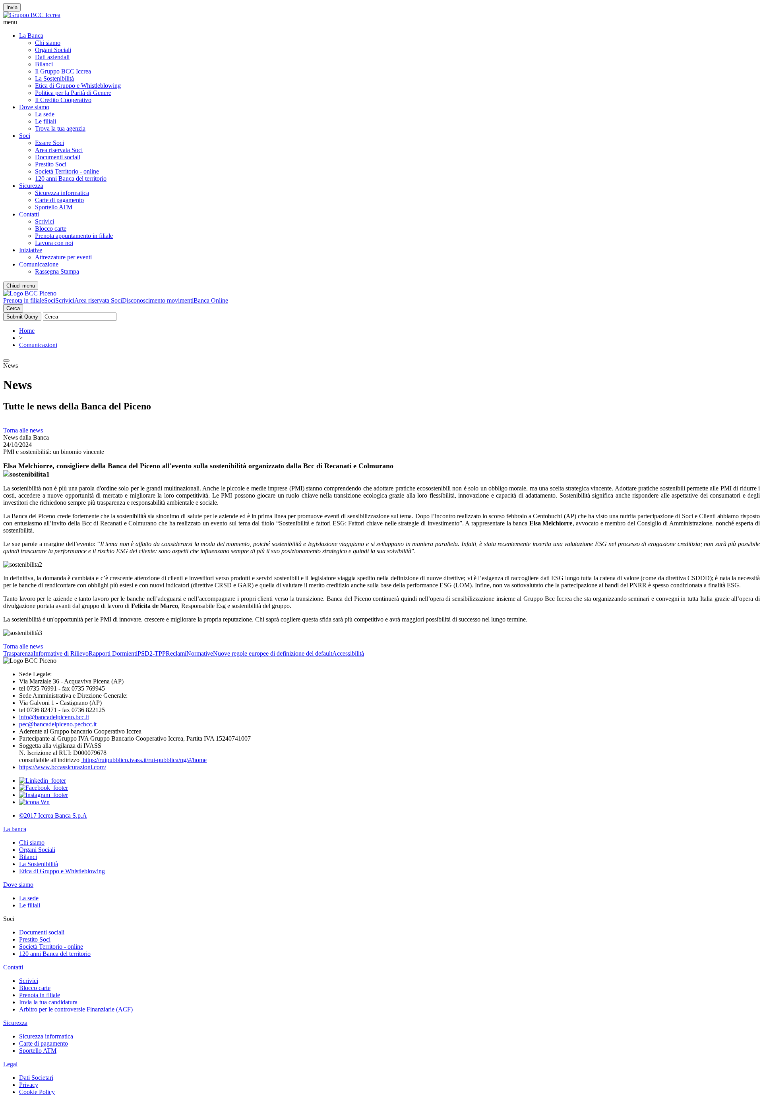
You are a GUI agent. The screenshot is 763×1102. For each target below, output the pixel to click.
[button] (381, 22)
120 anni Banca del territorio (71, 178)
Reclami (176, 653)
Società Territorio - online (67, 171)
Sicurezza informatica (62, 192)
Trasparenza (18, 653)
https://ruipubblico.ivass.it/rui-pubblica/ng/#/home (144, 760)
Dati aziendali (52, 57)
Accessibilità (348, 653)
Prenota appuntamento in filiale (74, 235)
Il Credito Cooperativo (63, 99)
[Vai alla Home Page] (29, 293)
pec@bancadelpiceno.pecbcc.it (58, 724)
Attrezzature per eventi (63, 257)
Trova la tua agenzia (60, 128)
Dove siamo (34, 107)
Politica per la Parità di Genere (73, 92)
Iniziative (30, 250)
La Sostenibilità (54, 78)
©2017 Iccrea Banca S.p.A (53, 815)
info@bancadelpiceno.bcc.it (54, 717)
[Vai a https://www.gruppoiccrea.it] (31, 15)
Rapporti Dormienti (113, 653)
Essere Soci (49, 142)
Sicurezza (31, 185)
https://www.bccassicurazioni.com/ (62, 767)
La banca (14, 829)
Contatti (29, 214)
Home (27, 330)
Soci (24, 135)
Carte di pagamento (59, 200)
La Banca (31, 35)
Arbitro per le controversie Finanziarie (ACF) (76, 1009)
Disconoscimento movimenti (158, 300)
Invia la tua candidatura (48, 1002)
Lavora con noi (54, 242)
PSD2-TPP (151, 653)
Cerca (13, 308)
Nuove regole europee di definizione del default (272, 653)
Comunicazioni (38, 345)
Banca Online (211, 300)
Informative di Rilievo (61, 653)
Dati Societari (36, 1077)
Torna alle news (23, 430)
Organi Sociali (53, 49)
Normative (199, 653)
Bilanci (44, 64)
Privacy (28, 1084)
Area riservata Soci (59, 150)
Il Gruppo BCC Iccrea (63, 71)
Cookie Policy (37, 1091)
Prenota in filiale (23, 300)
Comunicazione (38, 264)
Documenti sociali (57, 157)
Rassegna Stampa (57, 271)
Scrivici (44, 221)
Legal (10, 1064)
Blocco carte (50, 228)
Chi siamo (47, 42)
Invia (11, 7)
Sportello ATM (53, 207)
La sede (44, 114)
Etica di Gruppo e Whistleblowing (78, 85)
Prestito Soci (50, 164)
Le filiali (45, 121)
